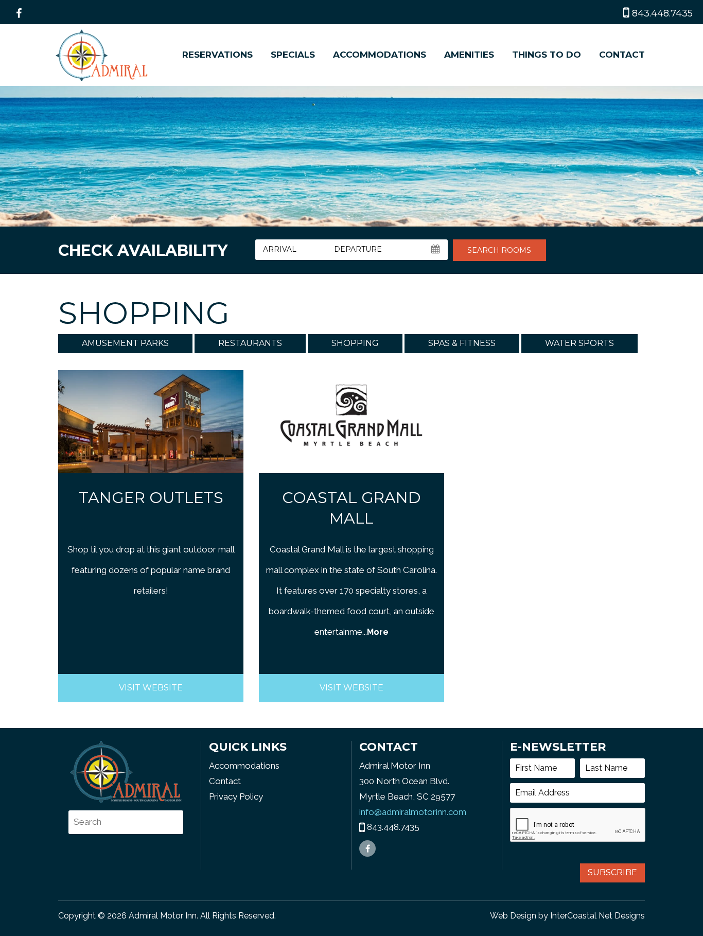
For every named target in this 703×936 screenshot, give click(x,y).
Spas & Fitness (462, 343)
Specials (293, 54)
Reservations (217, 54)
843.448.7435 (661, 13)
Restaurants (250, 343)
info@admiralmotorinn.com (412, 812)
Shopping (355, 343)
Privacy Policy (236, 796)
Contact (622, 54)
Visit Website (151, 687)
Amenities (469, 54)
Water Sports (579, 343)
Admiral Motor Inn (101, 55)
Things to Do (546, 54)
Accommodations (379, 54)
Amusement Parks (125, 343)
